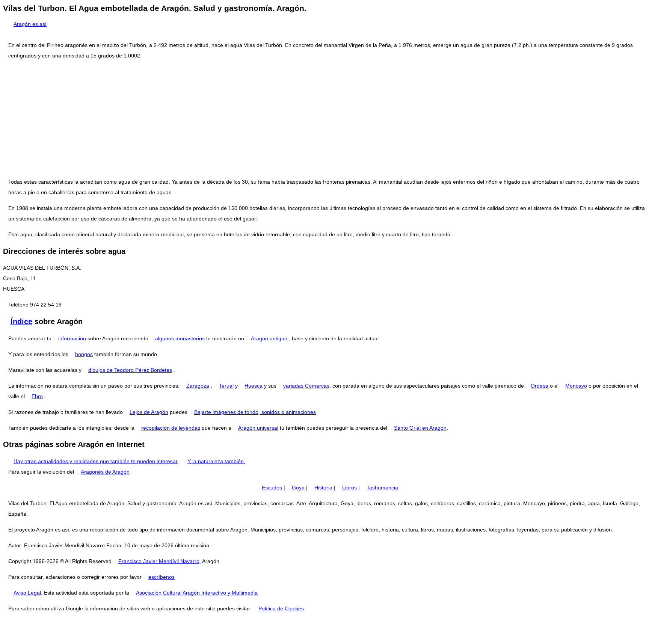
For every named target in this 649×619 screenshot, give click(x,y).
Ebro (37, 396)
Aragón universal (258, 428)
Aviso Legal (27, 593)
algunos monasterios (180, 338)
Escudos (272, 488)
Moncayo (576, 386)
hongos (84, 354)
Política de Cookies (281, 608)
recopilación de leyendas (170, 428)
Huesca (254, 386)
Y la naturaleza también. (216, 461)
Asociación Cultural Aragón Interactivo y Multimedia (197, 593)
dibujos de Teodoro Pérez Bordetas (130, 370)
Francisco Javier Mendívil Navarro (158, 561)
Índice (21, 321)
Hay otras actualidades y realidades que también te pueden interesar (96, 461)
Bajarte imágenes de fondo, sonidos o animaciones (255, 412)
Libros (349, 488)
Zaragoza (197, 386)
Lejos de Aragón (149, 412)
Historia (323, 488)
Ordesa (539, 386)
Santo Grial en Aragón (420, 428)
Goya (298, 488)
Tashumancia (382, 488)
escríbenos (161, 577)
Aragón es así (30, 24)
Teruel (226, 386)
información (72, 338)
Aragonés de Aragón (105, 472)
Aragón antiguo (269, 338)
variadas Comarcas (306, 386)
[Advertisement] (324, 118)
